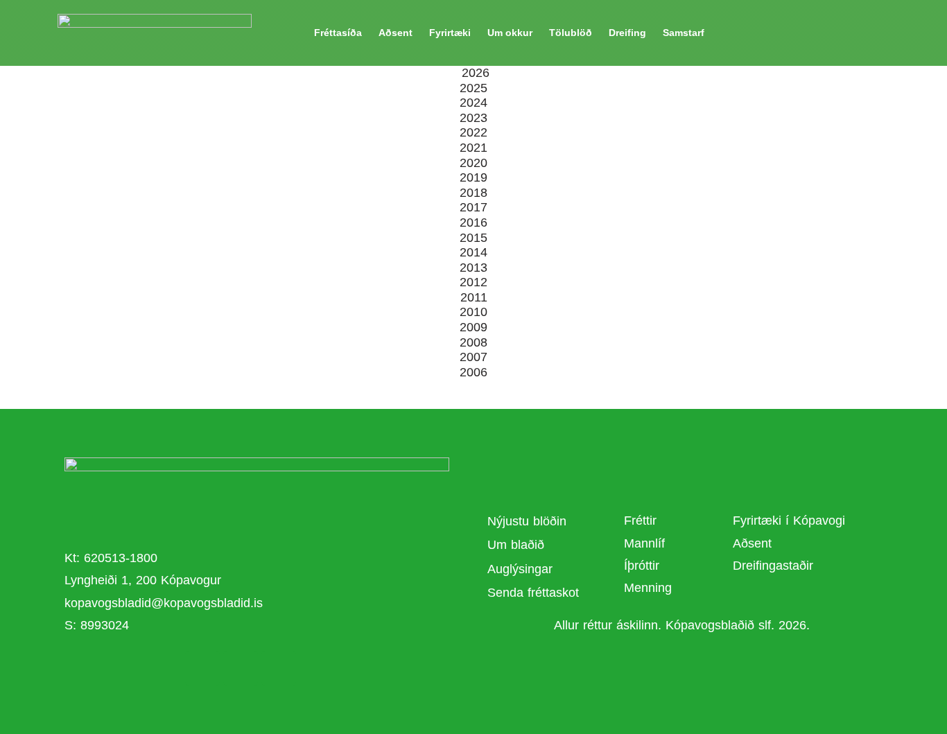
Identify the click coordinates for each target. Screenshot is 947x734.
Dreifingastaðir (773, 566)
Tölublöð (570, 32)
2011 (473, 297)
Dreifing (627, 32)
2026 (475, 73)
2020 (473, 163)
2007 (473, 357)
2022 (473, 132)
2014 (473, 252)
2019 (473, 177)
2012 (473, 282)
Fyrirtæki (450, 32)
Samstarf (683, 32)
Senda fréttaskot (533, 593)
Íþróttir (641, 566)
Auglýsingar (520, 569)
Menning (648, 588)
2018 (473, 193)
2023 (473, 118)
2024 (473, 103)
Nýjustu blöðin (526, 521)
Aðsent (395, 32)
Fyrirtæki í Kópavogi (789, 520)
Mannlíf (644, 543)
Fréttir (640, 520)
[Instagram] (278, 668)
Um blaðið (517, 545)
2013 (473, 267)
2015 (473, 238)
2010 (473, 312)
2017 (473, 207)
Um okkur (509, 32)
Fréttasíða (338, 32)
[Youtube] (240, 668)
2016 (473, 222)
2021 (473, 148)
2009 (473, 327)
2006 (473, 372)
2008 (473, 342)
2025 (473, 88)
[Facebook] (202, 668)
